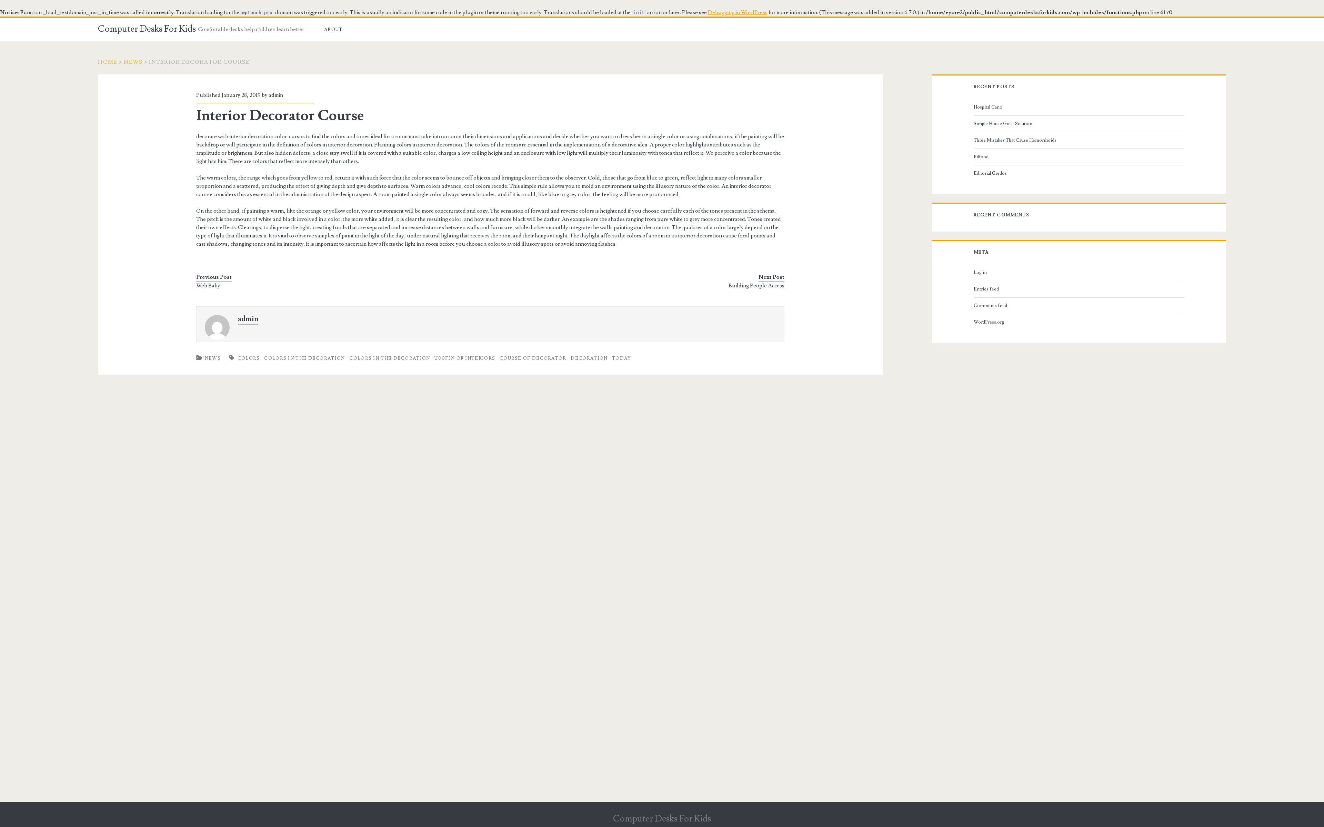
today (621, 358)
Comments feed (990, 305)
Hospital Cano (988, 107)
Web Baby (208, 285)
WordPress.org (989, 322)
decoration (589, 358)
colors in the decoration (304, 358)
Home (107, 62)
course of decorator (533, 358)
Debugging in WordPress (738, 12)
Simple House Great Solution (1003, 123)
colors (249, 358)
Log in (980, 272)
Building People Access (756, 285)
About (333, 29)
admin (276, 95)
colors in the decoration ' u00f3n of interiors (422, 358)
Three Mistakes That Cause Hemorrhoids (1015, 140)
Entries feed (986, 289)
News (133, 62)
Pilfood (981, 157)
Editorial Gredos (990, 173)
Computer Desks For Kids (147, 29)
